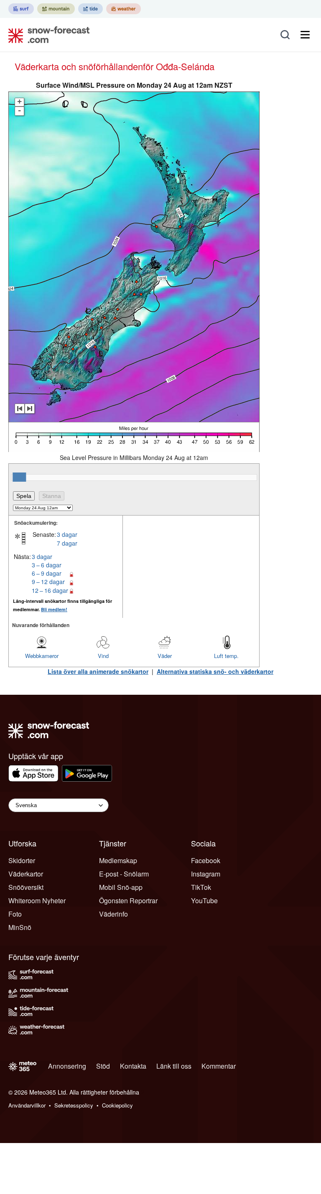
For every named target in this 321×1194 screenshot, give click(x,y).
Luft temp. (226, 656)
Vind (103, 656)
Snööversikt (25, 887)
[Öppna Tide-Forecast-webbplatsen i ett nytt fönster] (90, 8)
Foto (15, 914)
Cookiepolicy (117, 1105)
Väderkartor (25, 874)
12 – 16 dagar (50, 590)
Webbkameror (42, 656)
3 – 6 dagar (46, 565)
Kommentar (218, 1066)
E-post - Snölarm (124, 874)
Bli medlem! (54, 609)
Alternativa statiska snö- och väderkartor (215, 671)
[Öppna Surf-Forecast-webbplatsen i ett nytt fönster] (21, 8)
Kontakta (133, 1066)
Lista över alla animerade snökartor (98, 671)
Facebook (205, 860)
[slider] (19, 477)
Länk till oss (173, 1066)
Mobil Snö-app (121, 887)
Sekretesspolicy (73, 1105)
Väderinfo (113, 914)
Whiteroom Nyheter (37, 900)
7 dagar (67, 543)
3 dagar (67, 534)
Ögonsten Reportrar (128, 900)
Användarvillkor (27, 1105)
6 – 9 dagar (46, 573)
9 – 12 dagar (48, 581)
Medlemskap (118, 860)
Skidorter (21, 860)
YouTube (204, 900)
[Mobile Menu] (305, 34)
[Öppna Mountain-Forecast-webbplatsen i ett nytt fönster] (56, 8)
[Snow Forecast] (46, 34)
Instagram (205, 874)
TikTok (201, 887)
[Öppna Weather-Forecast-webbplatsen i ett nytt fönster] (123, 8)
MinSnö (19, 927)
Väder (165, 656)
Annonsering (67, 1066)
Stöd (103, 1066)
